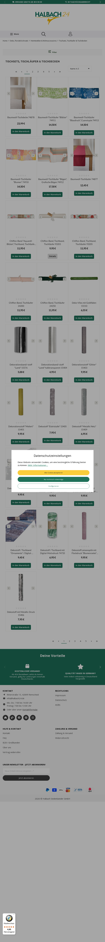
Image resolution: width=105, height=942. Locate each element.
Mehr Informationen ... (38, 465)
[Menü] (13, 915)
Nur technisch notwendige (53, 479)
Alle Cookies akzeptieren (53, 473)
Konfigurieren (54, 486)
